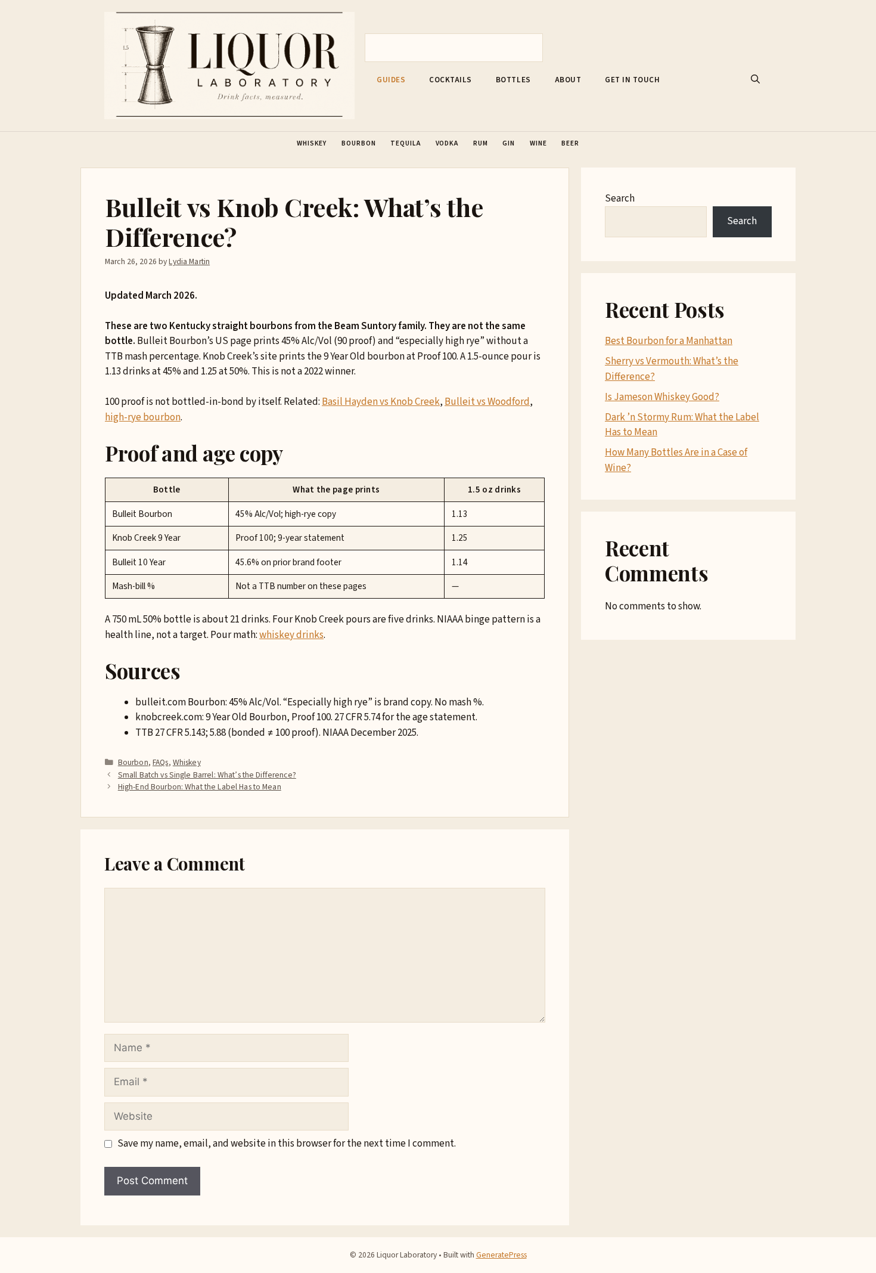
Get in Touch (632, 80)
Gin (508, 143)
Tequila (405, 143)
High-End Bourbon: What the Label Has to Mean (199, 786)
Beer (570, 143)
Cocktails (450, 80)
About (568, 80)
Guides (391, 80)
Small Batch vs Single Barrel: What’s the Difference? (207, 774)
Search (620, 198)
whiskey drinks (291, 635)
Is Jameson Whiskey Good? (662, 397)
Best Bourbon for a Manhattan (668, 341)
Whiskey (312, 143)
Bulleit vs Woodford (487, 402)
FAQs (161, 762)
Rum (480, 143)
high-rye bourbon (143, 417)
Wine (538, 143)
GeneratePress (501, 1254)
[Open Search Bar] (755, 80)
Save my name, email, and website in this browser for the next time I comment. (286, 1143)
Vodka (447, 143)
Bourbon (358, 143)
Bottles (513, 80)
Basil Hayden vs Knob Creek (381, 402)
